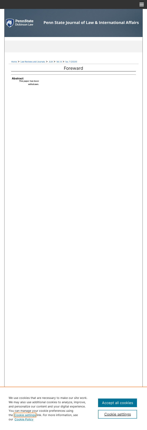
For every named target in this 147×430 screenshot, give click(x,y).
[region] (73, 408)
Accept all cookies (117, 403)
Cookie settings (25, 415)
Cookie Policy (24, 419)
